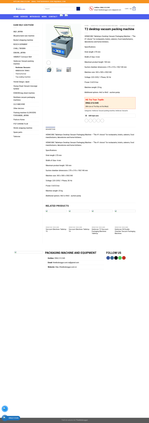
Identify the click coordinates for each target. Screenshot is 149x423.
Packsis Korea (19, 120)
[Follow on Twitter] (132, 1)
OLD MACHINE (19, 104)
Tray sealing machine (22, 77)
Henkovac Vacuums (22, 67)
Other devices (18, 108)
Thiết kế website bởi (74, 420)
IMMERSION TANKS (22, 71)
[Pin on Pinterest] (98, 120)
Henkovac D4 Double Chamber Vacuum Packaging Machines (125, 231)
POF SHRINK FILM (20, 124)
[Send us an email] (134, 1)
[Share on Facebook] (86, 120)
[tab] (50, 129)
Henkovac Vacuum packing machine (23, 62)
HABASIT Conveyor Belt (22, 57)
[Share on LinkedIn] (102, 120)
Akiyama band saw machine (23, 36)
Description (50, 129)
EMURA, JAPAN (19, 53)
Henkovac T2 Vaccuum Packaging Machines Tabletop (100, 231)
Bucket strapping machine (23, 40)
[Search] (78, 9)
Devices (24, 17)
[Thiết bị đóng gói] (27, 8)
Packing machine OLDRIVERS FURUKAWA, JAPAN (24, 114)
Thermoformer (20, 74)
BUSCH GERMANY (20, 44)
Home (16, 17)
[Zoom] (48, 63)
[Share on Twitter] (90, 120)
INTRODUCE (35, 17)
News (44, 17)
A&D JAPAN (18, 32)
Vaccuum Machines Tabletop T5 (56, 230)
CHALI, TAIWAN (19, 48)
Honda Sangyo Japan (21, 82)
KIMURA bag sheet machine (24, 93)
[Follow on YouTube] (124, 258)
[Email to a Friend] (94, 120)
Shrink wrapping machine (22, 128)
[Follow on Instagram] (130, 1)
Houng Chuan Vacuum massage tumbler (25, 87)
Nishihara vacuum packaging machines (24, 98)
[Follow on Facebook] (128, 1)
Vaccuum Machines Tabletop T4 (79, 230)
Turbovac (16, 136)
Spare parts (17, 132)
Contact (53, 17)
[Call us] (120, 258)
